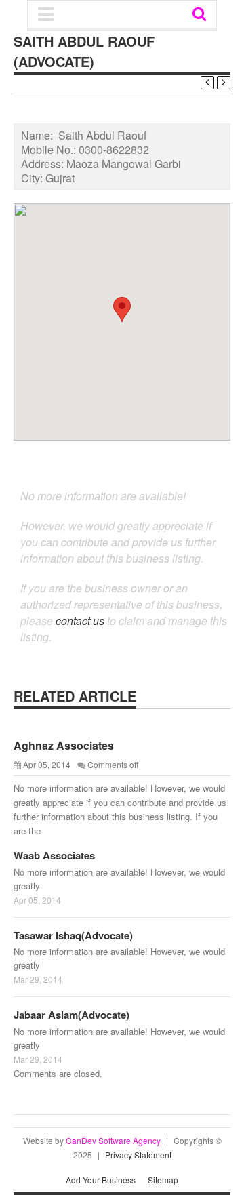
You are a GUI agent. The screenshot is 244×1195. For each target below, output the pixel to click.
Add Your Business (101, 1180)
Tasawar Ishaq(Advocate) (73, 935)
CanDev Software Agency (113, 1140)
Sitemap (163, 1180)
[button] (122, 309)
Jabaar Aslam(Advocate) (71, 1014)
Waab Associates (54, 855)
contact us (80, 620)
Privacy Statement (138, 1154)
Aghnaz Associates (64, 745)
